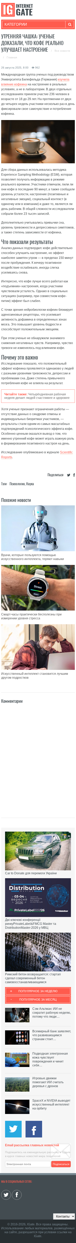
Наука (30, 483)
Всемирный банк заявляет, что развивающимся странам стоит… (51, 1035)
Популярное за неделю (37, 991)
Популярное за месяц (38, 999)
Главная (12, 57)
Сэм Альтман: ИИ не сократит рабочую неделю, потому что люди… (51, 1012)
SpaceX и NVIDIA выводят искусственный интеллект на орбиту (51, 1104)
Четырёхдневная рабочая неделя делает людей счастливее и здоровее (37, 396)
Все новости (62, 50)
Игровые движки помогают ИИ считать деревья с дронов (48, 1082)
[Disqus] (38, 756)
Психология (17, 483)
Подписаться (61, 1164)
